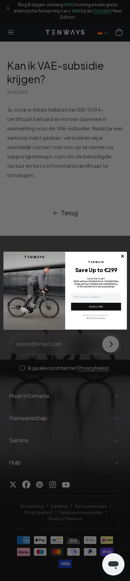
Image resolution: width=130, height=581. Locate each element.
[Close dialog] (122, 256)
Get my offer (96, 306)
